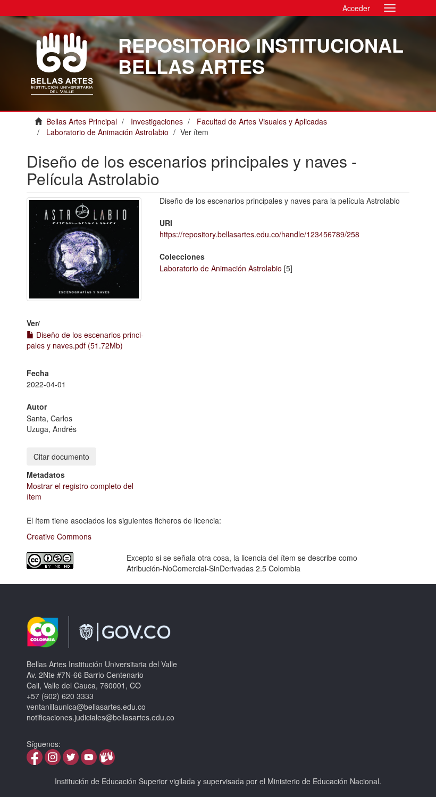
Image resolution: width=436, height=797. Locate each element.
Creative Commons (59, 536)
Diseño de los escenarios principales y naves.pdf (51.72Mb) (85, 340)
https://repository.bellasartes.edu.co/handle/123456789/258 (259, 234)
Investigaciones (157, 121)
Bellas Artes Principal (81, 121)
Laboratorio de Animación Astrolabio (107, 132)
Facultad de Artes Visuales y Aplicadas (262, 121)
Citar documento (61, 456)
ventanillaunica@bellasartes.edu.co (86, 706)
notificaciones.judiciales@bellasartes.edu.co (100, 717)
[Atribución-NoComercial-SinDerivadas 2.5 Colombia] (69, 560)
